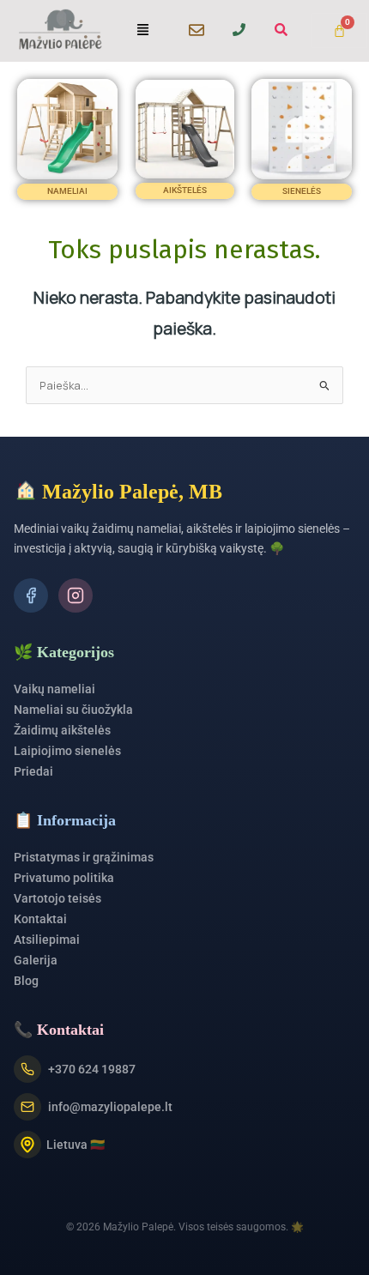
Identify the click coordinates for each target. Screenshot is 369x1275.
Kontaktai (40, 919)
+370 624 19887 (92, 1069)
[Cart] (339, 30)
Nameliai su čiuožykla (73, 709)
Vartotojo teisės (57, 898)
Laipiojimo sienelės (67, 751)
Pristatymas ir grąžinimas (84, 857)
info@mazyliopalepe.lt (110, 1107)
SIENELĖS (301, 191)
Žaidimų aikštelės (62, 730)
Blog (26, 981)
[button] (143, 31)
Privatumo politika (64, 878)
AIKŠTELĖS (185, 190)
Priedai (33, 771)
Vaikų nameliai (54, 689)
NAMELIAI (67, 191)
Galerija (35, 960)
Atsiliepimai (47, 939)
